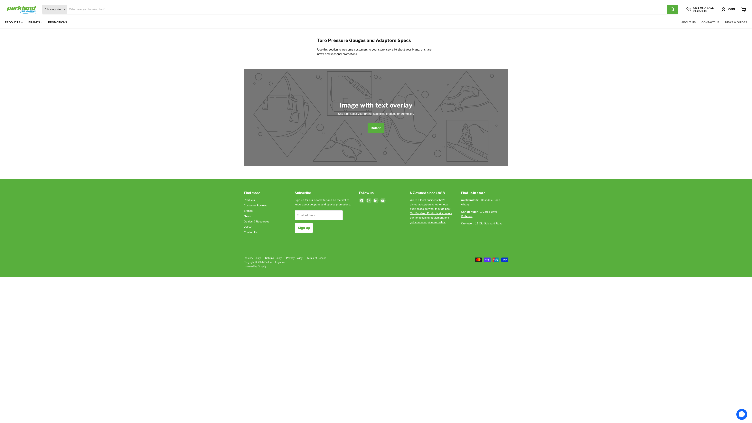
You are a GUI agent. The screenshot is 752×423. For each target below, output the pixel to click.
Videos (248, 227)
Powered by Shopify (255, 266)
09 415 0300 (700, 11)
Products (13, 22)
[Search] (672, 9)
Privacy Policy (294, 258)
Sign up (304, 228)
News (247, 216)
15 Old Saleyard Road (489, 223)
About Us (688, 22)
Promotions (57, 22)
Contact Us (710, 22)
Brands (34, 22)
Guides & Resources (256, 221)
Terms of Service (316, 258)
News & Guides (736, 22)
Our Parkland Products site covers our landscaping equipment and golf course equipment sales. (431, 218)
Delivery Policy (252, 258)
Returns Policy (273, 258)
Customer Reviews (255, 205)
